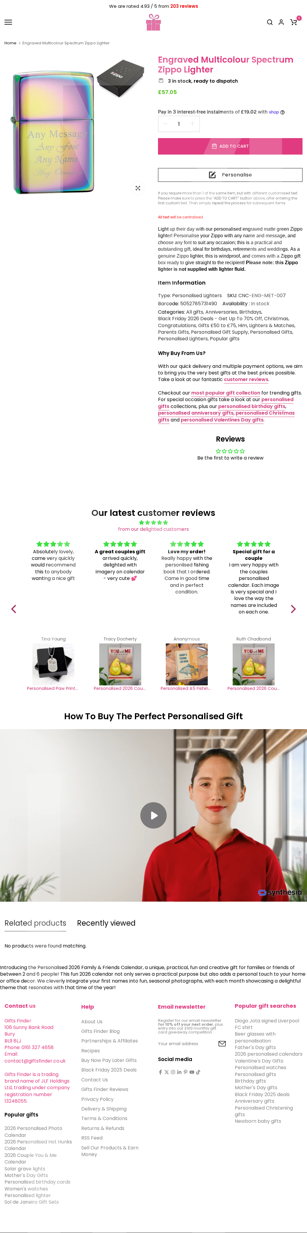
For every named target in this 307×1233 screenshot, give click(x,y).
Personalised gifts (255, 1074)
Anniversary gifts (254, 1101)
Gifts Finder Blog (100, 1031)
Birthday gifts (250, 1081)
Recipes (90, 1050)
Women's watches (26, 1188)
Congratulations (177, 325)
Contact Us (94, 1079)
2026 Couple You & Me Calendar (30, 1158)
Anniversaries (221, 312)
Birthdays (250, 312)
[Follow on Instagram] (173, 1072)
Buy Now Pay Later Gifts (109, 1060)
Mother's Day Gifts (26, 1175)
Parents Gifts (173, 332)
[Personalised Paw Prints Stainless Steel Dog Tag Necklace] (53, 664)
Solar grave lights (24, 1168)
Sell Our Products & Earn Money (110, 1151)
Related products (35, 923)
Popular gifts (225, 339)
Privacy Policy (97, 1099)
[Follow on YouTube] (191, 1072)
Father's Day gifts (255, 1047)
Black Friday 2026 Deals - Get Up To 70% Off (210, 318)
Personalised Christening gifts (264, 1111)
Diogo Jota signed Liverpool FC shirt (267, 1024)
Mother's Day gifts (256, 1087)
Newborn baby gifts (258, 1121)
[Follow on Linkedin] (179, 1072)
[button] (15, 609)
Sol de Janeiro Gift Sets (31, 1202)
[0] (293, 22)
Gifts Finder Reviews (104, 1089)
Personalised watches (260, 1067)
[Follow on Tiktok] (198, 1072)
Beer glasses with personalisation (255, 1037)
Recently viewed (106, 923)
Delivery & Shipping (104, 1108)
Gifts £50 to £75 (217, 325)
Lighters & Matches (271, 325)
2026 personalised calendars (269, 1054)
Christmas (276, 318)
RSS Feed (92, 1137)
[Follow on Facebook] (160, 1072)
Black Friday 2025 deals (262, 1094)
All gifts (194, 312)
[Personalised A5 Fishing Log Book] (187, 664)
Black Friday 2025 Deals (109, 1069)
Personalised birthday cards (37, 1181)
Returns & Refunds (102, 1128)
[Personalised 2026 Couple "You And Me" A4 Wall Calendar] (120, 664)
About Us (92, 1021)
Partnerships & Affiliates (109, 1040)
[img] (153, 522)
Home (10, 43)
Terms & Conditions (104, 1118)
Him (242, 325)
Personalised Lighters (197, 295)
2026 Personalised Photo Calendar (33, 1131)
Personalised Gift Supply (219, 332)
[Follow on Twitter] (166, 1072)
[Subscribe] (215, 1044)
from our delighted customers (153, 529)
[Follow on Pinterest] (185, 1072)
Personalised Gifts (271, 332)
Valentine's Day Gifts (259, 1060)
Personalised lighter (27, 1195)
